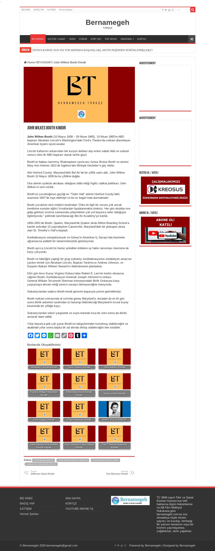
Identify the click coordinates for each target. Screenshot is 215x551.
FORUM (83, 39)
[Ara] (192, 9)
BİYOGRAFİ (38, 39)
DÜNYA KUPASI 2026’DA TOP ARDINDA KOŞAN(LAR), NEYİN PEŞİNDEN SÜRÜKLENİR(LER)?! (92, 50)
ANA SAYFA (26, 38)
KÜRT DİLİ (96, 39)
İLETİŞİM (51, 10)
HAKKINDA (126, 39)
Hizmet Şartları (65, 10)
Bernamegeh (107, 22)
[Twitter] (165, 10)
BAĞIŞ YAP (39, 10)
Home (31, 62)
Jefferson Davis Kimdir (42, 472)
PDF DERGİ (111, 39)
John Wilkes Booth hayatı (106, 460)
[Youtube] (169, 10)
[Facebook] (163, 10)
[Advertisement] (165, 88)
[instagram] (172, 10)
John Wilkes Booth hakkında (73, 460)
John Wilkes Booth (44, 460)
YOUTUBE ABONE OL (79, 508)
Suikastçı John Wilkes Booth (41, 464)
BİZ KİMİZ (26, 10)
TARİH (72, 39)
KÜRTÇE (141, 39)
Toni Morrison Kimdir (117, 472)
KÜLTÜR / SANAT (56, 39)
